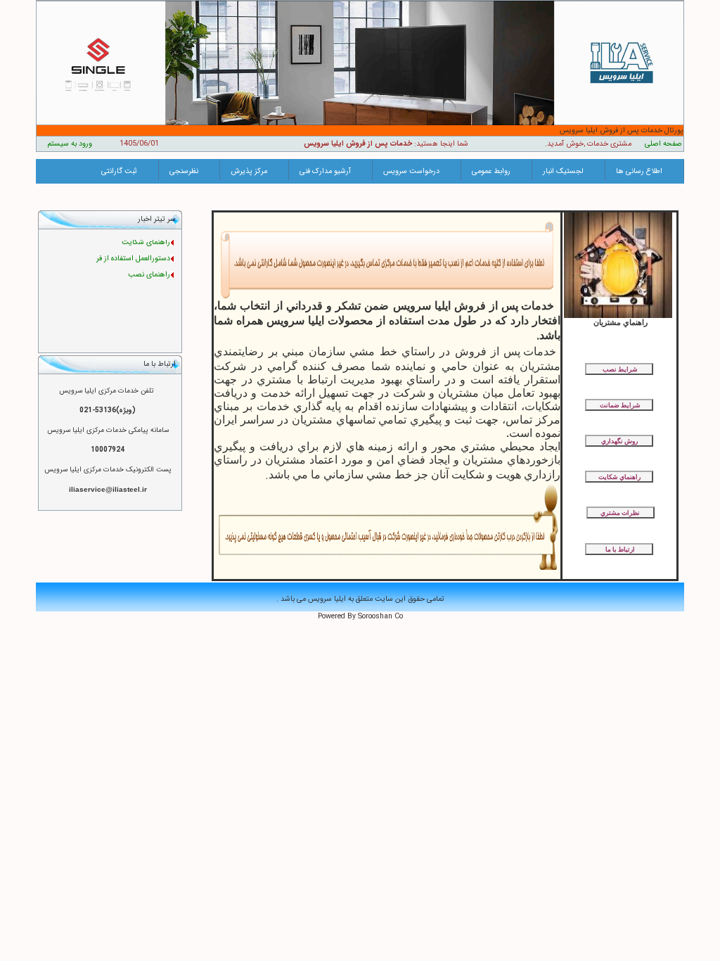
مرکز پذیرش (249, 171)
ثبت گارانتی (119, 171)
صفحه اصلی (663, 144)
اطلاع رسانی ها (639, 171)
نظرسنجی (183, 171)
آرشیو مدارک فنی (325, 171)
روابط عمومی (491, 171)
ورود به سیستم (69, 144)
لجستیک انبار (563, 171)
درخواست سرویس (411, 171)
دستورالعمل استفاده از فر (133, 254)
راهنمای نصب (149, 270)
